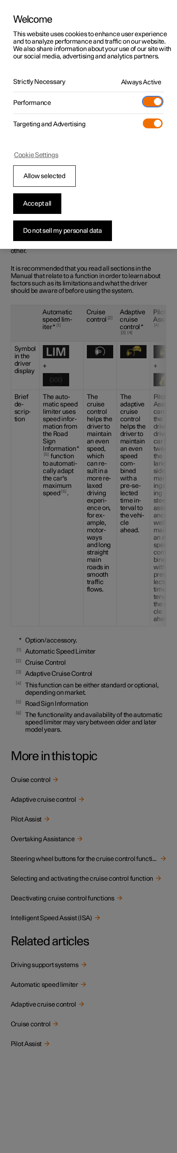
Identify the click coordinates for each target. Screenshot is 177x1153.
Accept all (37, 203)
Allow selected (44, 176)
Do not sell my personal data (62, 230)
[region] (88, 124)
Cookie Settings (36, 155)
